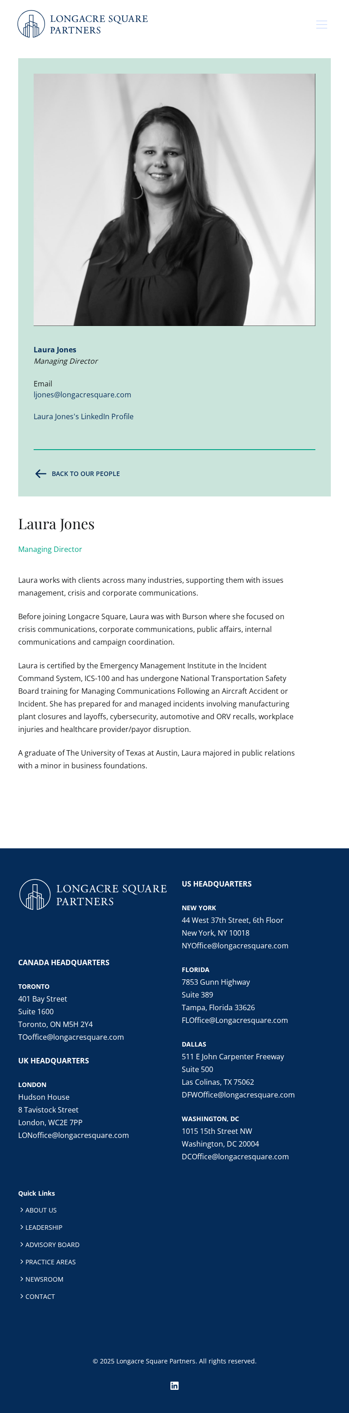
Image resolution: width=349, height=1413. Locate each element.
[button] (322, 24)
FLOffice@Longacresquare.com (235, 1020)
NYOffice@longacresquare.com (235, 946)
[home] (82, 24)
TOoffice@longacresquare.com (71, 1037)
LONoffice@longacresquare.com (73, 1135)
